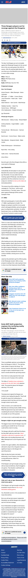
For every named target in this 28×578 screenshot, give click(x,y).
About (2, 550)
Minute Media (8, 568)
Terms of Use (20, 557)
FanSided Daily (5, 555)
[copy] (10, 40)
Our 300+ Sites (21, 552)
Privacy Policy (4, 557)
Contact (3, 552)
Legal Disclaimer (21, 560)
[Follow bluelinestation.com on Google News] (25, 270)
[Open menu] (2, 2)
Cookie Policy (4, 560)
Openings (19, 550)
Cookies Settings (5, 565)
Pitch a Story (20, 555)
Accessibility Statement (7, 562)
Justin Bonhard (7, 37)
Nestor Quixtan (6, 336)
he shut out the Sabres (19, 181)
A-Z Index (19, 562)
